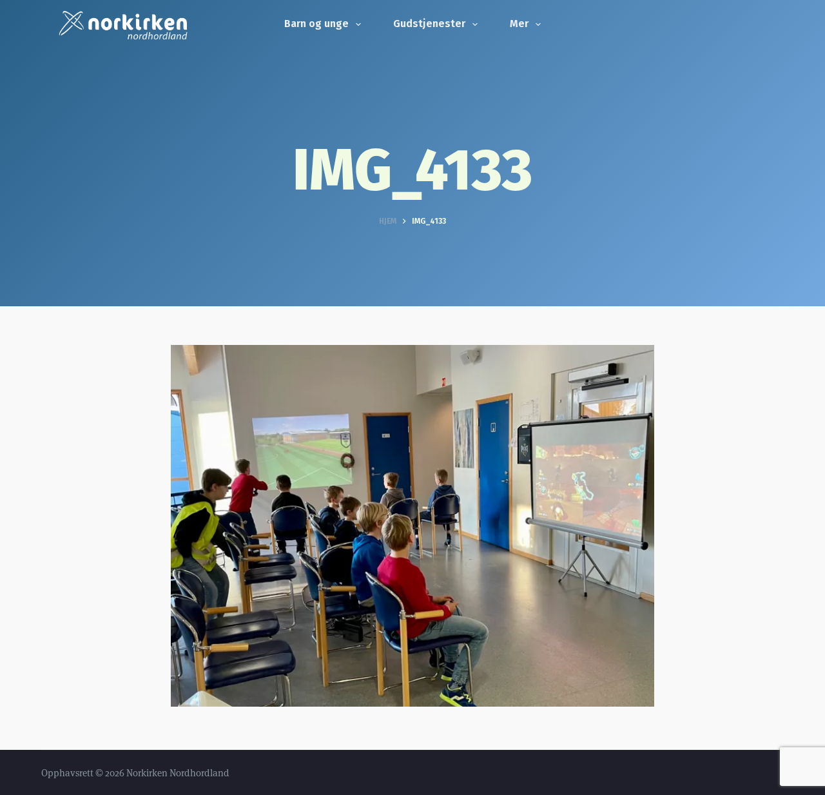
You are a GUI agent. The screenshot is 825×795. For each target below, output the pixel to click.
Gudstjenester (429, 23)
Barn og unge (316, 23)
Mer (519, 23)
